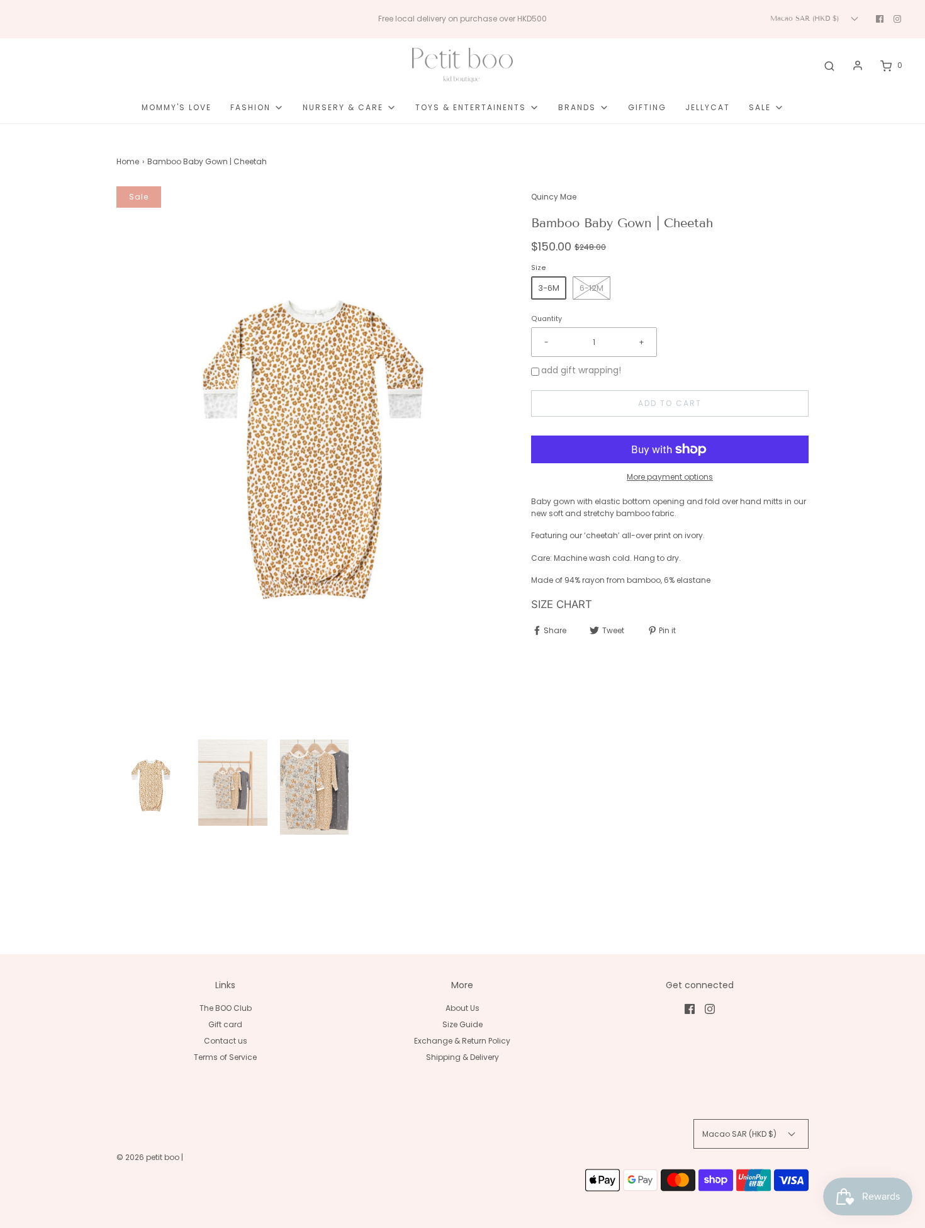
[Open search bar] (829, 65)
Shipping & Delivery (462, 1057)
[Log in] (857, 65)
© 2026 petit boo (148, 1157)
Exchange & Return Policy (462, 1040)
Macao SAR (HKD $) (805, 18)
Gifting (647, 107)
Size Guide (462, 1024)
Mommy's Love (176, 107)
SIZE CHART (563, 604)
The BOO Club (225, 1008)
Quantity (546, 319)
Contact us (225, 1040)
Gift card (225, 1024)
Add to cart (670, 403)
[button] (151, 785)
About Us (462, 1008)
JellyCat (707, 107)
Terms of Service (225, 1057)
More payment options (670, 476)
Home (127, 161)
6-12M (591, 288)
